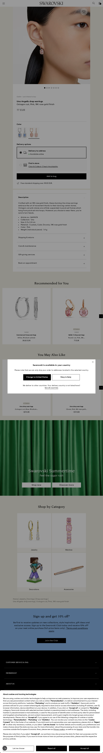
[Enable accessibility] (5, 748)
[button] (93, 362)
